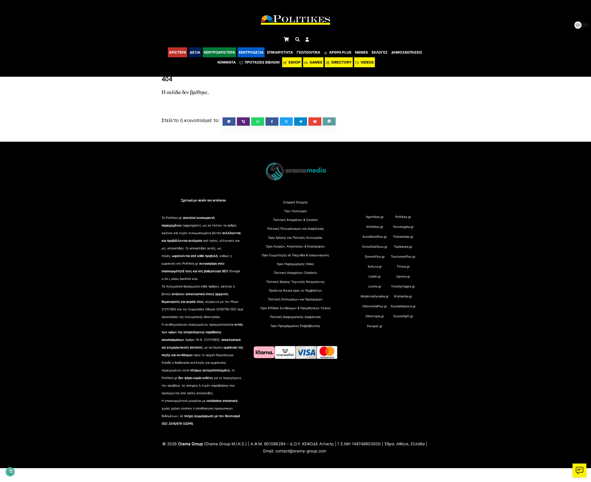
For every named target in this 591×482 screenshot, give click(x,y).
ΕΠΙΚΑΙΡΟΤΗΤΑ (280, 52)
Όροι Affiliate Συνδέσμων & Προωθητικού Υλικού (295, 308)
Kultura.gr (375, 266)
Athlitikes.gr (374, 227)
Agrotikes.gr (375, 217)
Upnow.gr (403, 276)
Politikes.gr (403, 217)
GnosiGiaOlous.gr (374, 246)
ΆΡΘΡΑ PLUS (340, 52)
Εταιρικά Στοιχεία (295, 202)
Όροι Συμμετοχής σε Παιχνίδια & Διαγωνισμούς (295, 255)
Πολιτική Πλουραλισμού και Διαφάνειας (295, 228)
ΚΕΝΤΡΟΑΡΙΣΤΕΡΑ (219, 52)
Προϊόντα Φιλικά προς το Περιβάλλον (295, 290)
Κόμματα (226, 62)
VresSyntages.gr (403, 286)
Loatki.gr (374, 276)
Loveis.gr (374, 286)
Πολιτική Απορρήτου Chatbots (295, 273)
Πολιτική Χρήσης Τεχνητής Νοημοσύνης (295, 282)
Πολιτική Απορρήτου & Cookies (295, 220)
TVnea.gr (403, 266)
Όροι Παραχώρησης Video (295, 264)
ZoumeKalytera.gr (403, 306)
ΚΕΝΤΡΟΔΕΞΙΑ (251, 52)
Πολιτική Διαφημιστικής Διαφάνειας (295, 317)
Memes (361, 52)
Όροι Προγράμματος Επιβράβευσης (295, 326)
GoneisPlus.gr (375, 256)
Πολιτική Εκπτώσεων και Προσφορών (295, 299)
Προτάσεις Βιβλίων (262, 62)
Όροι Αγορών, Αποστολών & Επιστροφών (295, 246)
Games (315, 62)
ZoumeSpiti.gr (403, 316)
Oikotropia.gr (374, 316)
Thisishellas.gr (403, 236)
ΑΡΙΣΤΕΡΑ (177, 52)
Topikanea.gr (403, 246)
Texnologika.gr (403, 227)
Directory (341, 62)
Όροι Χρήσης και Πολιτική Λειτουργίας (295, 237)
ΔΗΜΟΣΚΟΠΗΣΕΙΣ (406, 52)
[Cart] (286, 39)
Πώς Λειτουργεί (295, 211)
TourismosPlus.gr (403, 256)
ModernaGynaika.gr (375, 296)
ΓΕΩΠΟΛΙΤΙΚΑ (308, 52)
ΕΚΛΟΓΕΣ (380, 52)
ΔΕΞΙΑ (195, 52)
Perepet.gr (375, 326)
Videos (367, 62)
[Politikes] (295, 180)
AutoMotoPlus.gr (374, 236)
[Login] (307, 39)
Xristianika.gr (403, 296)
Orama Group (190, 443)
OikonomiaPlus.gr (374, 306)
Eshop (294, 62)
